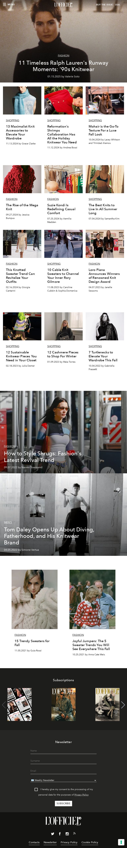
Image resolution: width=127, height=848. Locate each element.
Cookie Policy (90, 842)
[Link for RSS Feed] (74, 834)
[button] (123, 705)
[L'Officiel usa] (63, 4)
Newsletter (50, 842)
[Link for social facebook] (60, 834)
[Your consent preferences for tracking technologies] (121, 842)
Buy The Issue (104, 4)
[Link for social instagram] (67, 834)
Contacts (34, 842)
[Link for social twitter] (52, 834)
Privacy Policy (81, 794)
